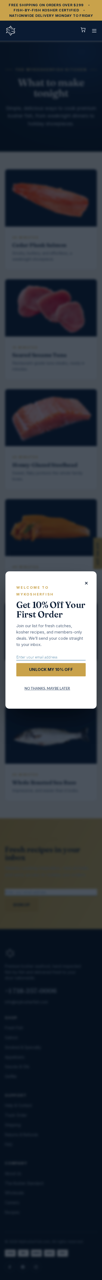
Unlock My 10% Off (51, 669)
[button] (94, 31)
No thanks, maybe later (47, 688)
